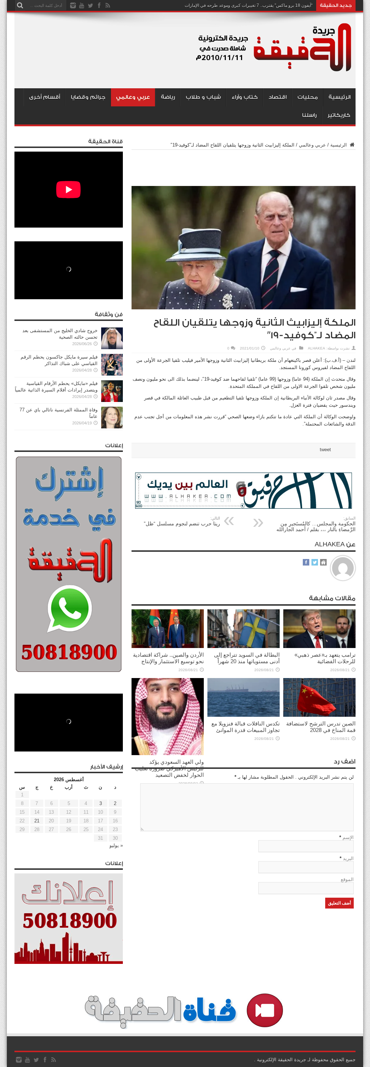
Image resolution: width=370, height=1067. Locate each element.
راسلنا (309, 115)
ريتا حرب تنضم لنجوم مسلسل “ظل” (182, 521)
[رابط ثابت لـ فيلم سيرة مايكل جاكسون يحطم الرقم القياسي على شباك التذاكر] (112, 374)
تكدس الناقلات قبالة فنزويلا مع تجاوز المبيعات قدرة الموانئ (245, 726)
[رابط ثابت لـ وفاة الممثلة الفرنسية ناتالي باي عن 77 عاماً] (112, 426)
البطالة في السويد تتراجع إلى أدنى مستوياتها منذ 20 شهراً (247, 658)
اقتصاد (277, 97)
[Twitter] (90, 5)
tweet (325, 449)
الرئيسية (339, 97)
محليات (307, 97)
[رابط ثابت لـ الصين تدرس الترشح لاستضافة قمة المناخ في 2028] (319, 715)
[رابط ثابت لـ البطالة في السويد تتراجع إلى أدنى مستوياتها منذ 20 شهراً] (243, 646)
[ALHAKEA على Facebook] (306, 563)
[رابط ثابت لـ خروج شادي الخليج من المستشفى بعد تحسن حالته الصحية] (112, 347)
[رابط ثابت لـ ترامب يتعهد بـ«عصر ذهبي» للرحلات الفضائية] (319, 646)
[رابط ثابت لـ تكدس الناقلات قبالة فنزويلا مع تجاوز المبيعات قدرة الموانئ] (243, 715)
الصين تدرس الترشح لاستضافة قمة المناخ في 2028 (321, 726)
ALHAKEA (316, 348)
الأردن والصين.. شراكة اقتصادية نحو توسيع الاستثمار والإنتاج (168, 658)
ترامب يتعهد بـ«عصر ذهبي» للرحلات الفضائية (325, 658)
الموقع (347, 879)
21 (36, 820)
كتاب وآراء (245, 97)
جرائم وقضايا (88, 97)
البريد (348, 858)
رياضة (168, 97)
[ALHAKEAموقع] (323, 563)
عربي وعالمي (133, 97)
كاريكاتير (338, 115)
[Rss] (107, 5)
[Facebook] (99, 5)
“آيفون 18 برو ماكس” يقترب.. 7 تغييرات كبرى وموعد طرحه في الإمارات (249, 5)
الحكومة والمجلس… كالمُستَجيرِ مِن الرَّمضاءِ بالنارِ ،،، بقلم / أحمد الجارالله (316, 524)
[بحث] (19, 5)
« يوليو (116, 845)
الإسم (348, 837)
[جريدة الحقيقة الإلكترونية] (274, 70)
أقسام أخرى (44, 97)
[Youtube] (81, 5)
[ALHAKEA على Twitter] (314, 563)
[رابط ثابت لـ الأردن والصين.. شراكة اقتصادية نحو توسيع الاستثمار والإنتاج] (168, 646)
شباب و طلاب (203, 97)
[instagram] (73, 5)
